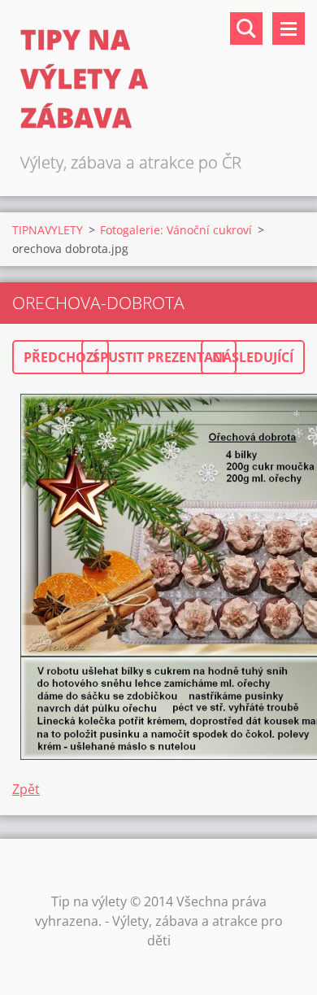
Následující (252, 357)
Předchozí (61, 357)
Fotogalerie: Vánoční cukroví (176, 230)
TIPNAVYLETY (47, 230)
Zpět (26, 789)
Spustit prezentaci (159, 357)
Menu (288, 28)
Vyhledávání (246, 28)
